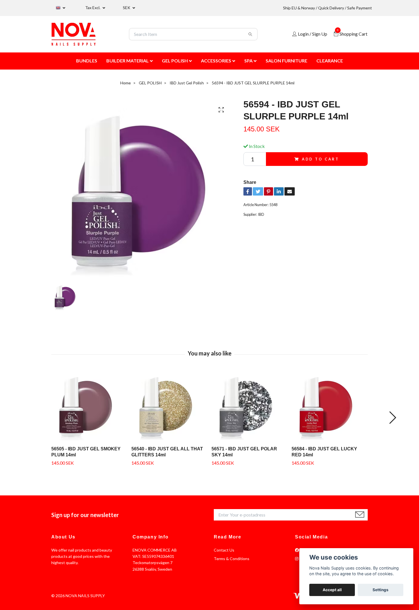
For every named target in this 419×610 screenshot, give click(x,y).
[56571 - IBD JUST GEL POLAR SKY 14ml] (249, 406)
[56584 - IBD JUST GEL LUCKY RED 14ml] (329, 406)
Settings (381, 589)
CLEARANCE (329, 60)
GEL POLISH (175, 60)
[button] (392, 417)
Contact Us (224, 550)
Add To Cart (320, 159)
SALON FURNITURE (286, 60)
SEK (127, 7)
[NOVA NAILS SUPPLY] (73, 34)
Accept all (332, 589)
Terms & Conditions (231, 558)
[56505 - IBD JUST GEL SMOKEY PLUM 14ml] (89, 406)
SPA (248, 60)
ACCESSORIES (216, 60)
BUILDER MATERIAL (127, 60)
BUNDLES (86, 60)
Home (125, 82)
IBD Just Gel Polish (187, 82)
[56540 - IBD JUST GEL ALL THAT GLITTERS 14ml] (169, 406)
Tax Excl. (93, 7)
